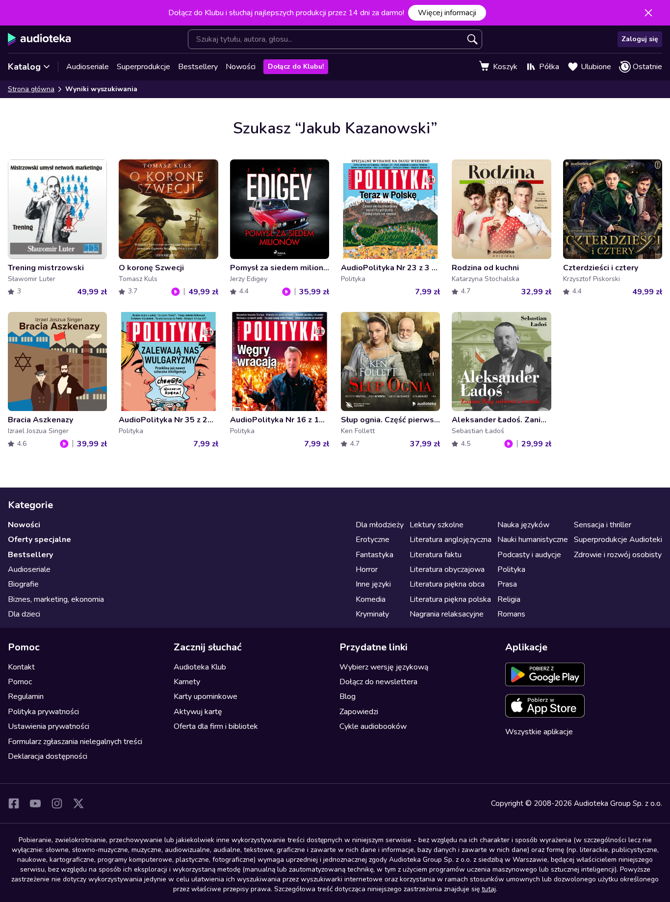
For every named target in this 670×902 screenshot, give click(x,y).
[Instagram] (57, 803)
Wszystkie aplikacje (539, 731)
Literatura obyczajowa (447, 569)
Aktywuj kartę (198, 711)
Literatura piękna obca (447, 584)
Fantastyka (374, 554)
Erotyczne (372, 539)
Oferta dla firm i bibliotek (216, 726)
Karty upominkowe (205, 696)
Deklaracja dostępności (47, 756)
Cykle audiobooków (373, 726)
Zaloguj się (639, 39)
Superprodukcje (143, 66)
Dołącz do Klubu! (296, 66)
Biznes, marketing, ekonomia (56, 599)
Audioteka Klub (200, 667)
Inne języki (373, 584)
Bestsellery (198, 66)
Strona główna (31, 89)
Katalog (24, 67)
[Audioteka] (39, 39)
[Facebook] (14, 803)
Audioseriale (87, 66)
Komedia (371, 599)
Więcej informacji (447, 12)
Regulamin (26, 696)
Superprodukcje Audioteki (618, 539)
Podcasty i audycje (529, 554)
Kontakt (21, 667)
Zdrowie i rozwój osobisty (618, 554)
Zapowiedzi (358, 711)
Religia (508, 599)
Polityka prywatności (43, 711)
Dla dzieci (24, 614)
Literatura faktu (436, 554)
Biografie (23, 584)
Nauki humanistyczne (532, 539)
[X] (78, 803)
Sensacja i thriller (602, 524)
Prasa (507, 584)
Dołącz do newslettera (378, 681)
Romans (511, 614)
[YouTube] (35, 803)
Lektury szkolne (437, 524)
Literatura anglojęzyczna (450, 539)
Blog (347, 696)
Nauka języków (523, 524)
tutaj (489, 889)
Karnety (187, 681)
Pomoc (20, 681)
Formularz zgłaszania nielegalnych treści (75, 741)
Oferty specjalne (39, 539)
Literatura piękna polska (450, 599)
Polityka (511, 569)
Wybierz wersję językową (383, 667)
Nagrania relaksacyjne (447, 614)
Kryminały (372, 614)
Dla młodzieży (380, 524)
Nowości (241, 66)
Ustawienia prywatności (48, 726)
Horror (367, 569)
